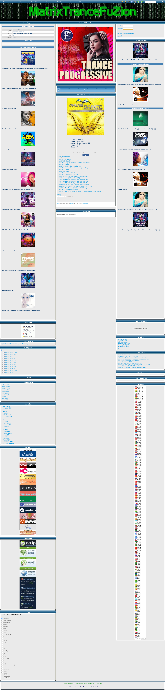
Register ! (119, 36)
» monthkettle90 (5, 395)
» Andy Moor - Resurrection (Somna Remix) (128, 360)
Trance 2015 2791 (11, 370)
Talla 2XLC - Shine (64, 164)
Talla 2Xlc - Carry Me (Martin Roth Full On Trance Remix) (74, 163)
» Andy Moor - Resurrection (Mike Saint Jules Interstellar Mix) (133, 359)
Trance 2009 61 (10, 358)
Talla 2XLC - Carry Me (65, 159)
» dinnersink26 (5, 393)
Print (58, 203)
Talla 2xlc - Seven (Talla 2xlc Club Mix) (69, 178)
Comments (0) (85, 203)
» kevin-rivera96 (5, 388)
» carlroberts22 (5, 385)
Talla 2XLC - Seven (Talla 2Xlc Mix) (68, 174)
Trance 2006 (92, 95)
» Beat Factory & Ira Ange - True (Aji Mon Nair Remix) (131, 367)
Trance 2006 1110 (11, 352)
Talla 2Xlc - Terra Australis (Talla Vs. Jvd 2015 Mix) (73, 188)
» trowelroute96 (5, 391)
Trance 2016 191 (10, 372)
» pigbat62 (3, 396)
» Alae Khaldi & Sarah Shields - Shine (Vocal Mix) (130, 355)
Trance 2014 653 (10, 368)
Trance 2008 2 (10, 356)
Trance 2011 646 (10, 362)
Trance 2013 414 (10, 366)
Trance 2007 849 (10, 354)
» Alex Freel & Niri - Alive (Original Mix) (127, 356)
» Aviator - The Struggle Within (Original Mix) (129, 365)
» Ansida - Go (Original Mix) (124, 361)
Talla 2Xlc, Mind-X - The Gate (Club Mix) (70, 166)
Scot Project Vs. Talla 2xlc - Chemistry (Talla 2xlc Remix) (74, 184)
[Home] (135, 1)
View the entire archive (124, 349)
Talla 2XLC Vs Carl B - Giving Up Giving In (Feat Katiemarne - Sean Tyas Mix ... (81, 191)
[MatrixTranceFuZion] (138, 1)
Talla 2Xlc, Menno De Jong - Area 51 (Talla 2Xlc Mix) (73, 176)
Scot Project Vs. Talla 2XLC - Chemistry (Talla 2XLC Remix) (75, 186)
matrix (6, 408)
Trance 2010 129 (10, 360)
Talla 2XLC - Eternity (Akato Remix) (68, 189)
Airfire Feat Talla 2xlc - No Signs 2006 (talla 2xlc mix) (73, 181)
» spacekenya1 (5, 398)
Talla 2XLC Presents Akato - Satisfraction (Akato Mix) (73, 168)
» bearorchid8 (4, 400)
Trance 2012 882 (10, 364)
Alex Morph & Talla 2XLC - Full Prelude (70, 173)
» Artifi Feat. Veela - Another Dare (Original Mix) (129, 363)
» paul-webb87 (5, 390)
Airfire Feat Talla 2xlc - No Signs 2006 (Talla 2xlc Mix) (73, 179)
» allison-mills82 (5, 386)
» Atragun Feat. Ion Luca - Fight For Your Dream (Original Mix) (133, 364)
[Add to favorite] (142, 1)
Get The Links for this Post (63, 156)
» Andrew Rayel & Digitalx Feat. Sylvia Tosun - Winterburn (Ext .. (134, 357)
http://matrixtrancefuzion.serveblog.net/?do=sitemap (14, 344)
